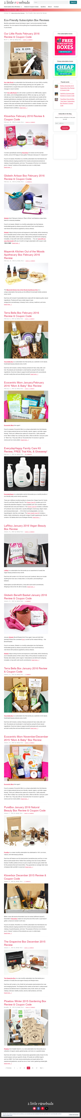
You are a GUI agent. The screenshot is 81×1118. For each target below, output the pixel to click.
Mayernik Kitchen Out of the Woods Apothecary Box (22, 290)
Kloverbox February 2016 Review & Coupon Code (24, 117)
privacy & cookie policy (7, 1115)
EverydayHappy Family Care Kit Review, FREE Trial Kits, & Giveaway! (25, 449)
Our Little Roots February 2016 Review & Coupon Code (21, 35)
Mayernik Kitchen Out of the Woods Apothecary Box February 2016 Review (24, 254)
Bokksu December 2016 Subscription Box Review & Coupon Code (67, 88)
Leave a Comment (28, 39)
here (23, 639)
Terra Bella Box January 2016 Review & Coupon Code (25, 669)
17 (37, 1068)
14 (25, 1068)
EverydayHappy (9, 494)
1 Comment (28, 601)
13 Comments (28, 454)
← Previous (8, 1068)
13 (21, 1068)
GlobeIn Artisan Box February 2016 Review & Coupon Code (24, 177)
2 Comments (29, 181)
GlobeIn (6, 218)
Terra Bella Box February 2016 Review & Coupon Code (21, 314)
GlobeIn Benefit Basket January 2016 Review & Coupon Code (25, 596)
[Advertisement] (65, 146)
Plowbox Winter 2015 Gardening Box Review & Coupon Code (25, 1002)
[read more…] (23, 108)
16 (33, 1068)
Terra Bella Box (8, 362)
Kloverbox (25, 153)
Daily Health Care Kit (33, 513)
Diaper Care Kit (31, 502)
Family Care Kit (32, 506)
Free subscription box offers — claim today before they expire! (18, 10)
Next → (42, 1068)
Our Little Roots (12, 93)
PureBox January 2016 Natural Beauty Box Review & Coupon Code (25, 808)
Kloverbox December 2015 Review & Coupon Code (25, 876)
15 (29, 1068)
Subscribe (65, 128)
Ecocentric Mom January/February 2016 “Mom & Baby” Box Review (24, 383)
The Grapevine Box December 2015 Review (24, 943)
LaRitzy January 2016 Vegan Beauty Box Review (25, 527)
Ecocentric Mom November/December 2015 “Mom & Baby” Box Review (26, 738)
